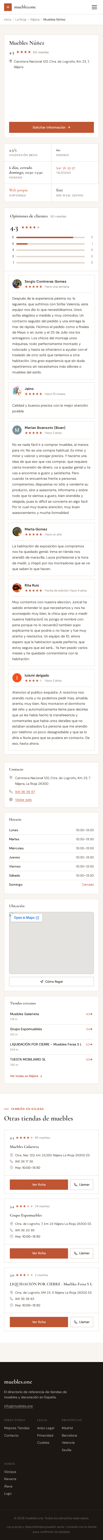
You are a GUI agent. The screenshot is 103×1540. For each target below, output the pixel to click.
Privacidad (45, 1435)
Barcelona (69, 1435)
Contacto (11, 1435)
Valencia (68, 1442)
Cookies (43, 1442)
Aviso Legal (45, 1428)
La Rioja (20, 19)
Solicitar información (49, 127)
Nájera (35, 19)
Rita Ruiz (32, 585)
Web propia (18, 190)
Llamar (84, 1185)
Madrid (67, 1428)
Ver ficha (39, 1185)
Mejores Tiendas (16, 1428)
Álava (8, 1486)
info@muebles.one (18, 1406)
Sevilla (66, 1450)
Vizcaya (10, 1472)
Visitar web (23, 800)
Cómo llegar (54, 982)
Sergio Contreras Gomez (45, 281)
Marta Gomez (36, 529)
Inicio (7, 19)
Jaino (29, 388)
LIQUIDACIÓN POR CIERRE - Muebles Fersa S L (51, 1284)
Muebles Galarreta (24, 1146)
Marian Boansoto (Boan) (45, 427)
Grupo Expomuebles (26, 1215)
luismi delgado (37, 675)
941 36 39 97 (65, 167)
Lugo (7, 1493)
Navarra (10, 1479)
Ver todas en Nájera (24, 1076)
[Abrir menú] (94, 7)
